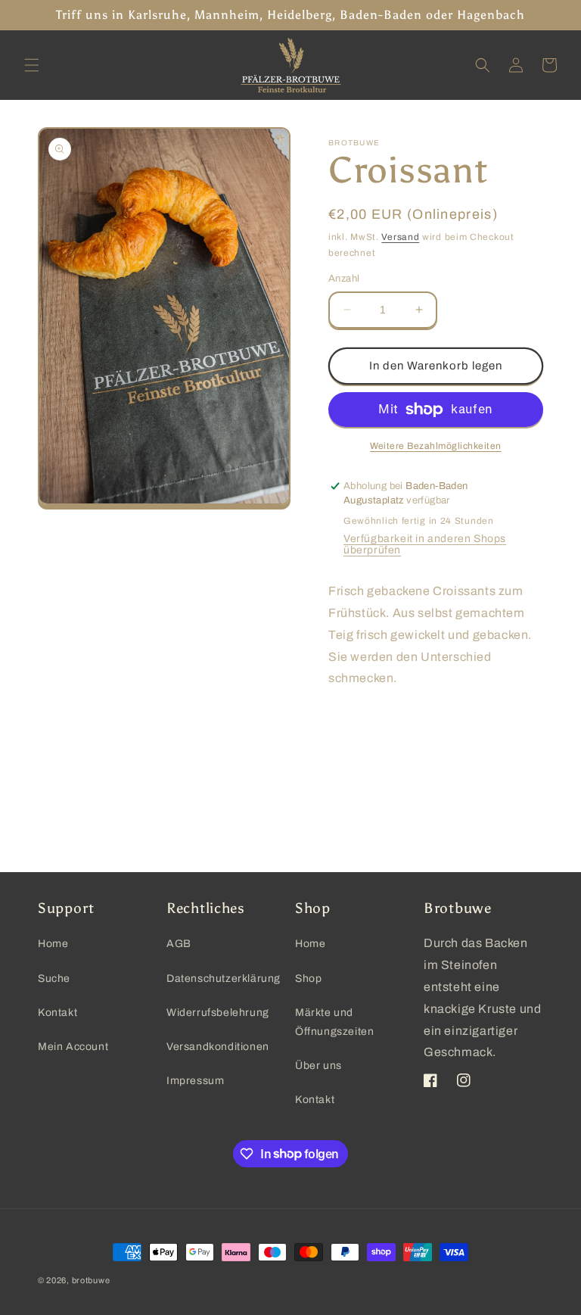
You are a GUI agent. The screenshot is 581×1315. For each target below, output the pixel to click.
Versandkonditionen (217, 1046)
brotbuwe (91, 1280)
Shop (308, 978)
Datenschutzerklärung (223, 978)
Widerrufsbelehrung (217, 1012)
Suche (54, 978)
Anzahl (343, 278)
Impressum (195, 1080)
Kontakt (57, 1012)
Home (53, 943)
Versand (400, 237)
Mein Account (73, 1046)
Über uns (318, 1065)
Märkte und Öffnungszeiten (334, 1022)
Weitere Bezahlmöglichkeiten (436, 446)
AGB (178, 943)
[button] (31, 65)
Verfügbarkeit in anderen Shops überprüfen (424, 544)
